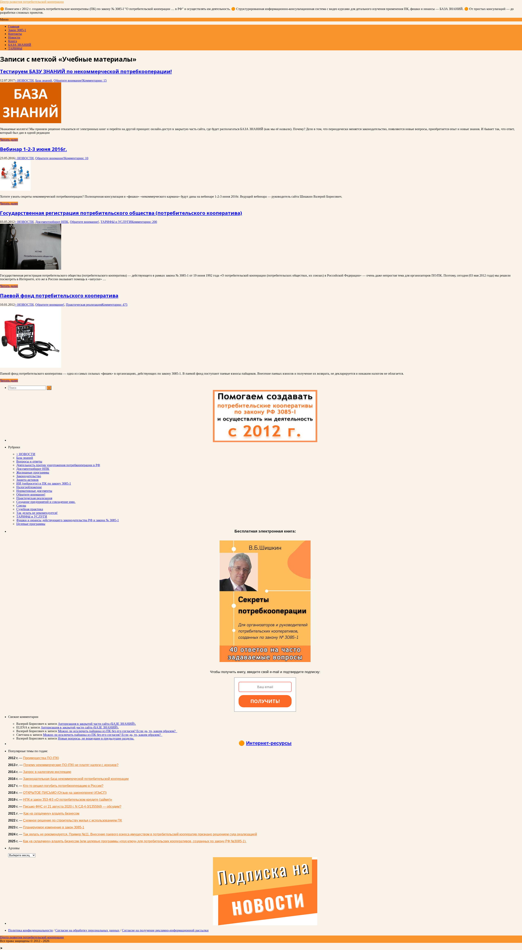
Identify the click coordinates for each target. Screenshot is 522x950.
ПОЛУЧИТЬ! (265, 701)
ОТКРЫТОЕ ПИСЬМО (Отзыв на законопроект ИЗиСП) (65, 792)
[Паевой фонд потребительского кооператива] (30, 366)
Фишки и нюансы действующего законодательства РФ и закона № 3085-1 (67, 520)
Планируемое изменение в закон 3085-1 (53, 827)
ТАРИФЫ (15, 48)
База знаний (43, 80)
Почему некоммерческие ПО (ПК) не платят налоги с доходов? (70, 765)
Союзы (21, 505)
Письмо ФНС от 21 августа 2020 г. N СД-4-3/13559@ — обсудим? (72, 806)
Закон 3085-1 (17, 30)
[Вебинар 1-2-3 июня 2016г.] (15, 189)
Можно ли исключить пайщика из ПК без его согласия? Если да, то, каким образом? (117, 731)
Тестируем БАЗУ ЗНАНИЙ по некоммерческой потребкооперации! (86, 71)
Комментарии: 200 (144, 222)
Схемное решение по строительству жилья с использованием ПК (72, 820)
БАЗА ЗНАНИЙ (19, 45)
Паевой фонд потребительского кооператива (59, 295)
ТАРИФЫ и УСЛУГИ (116, 222)
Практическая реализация (84, 304)
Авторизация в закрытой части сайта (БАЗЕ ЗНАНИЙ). (97, 723)
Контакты (15, 33)
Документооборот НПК (51, 222)
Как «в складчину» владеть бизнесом (51, 813)
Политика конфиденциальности (30, 930)
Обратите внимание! (68, 80)
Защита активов (27, 480)
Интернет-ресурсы (269, 743)
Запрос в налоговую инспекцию (47, 772)
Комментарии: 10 (76, 158)
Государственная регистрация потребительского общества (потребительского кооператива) (121, 212)
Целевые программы (30, 524)
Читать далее (9, 139)
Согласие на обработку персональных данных (87, 930)
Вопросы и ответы (29, 461)
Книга (12, 41)
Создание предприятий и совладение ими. (45, 502)
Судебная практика (29, 509)
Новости (14, 37)
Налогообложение (29, 487)
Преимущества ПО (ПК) (41, 758)
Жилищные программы (32, 472)
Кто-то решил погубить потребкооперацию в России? (63, 785)
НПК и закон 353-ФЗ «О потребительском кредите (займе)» (67, 799)
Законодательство (28, 476)
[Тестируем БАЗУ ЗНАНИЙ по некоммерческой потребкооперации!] (30, 122)
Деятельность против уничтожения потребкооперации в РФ (58, 465)
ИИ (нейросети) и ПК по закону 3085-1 (43, 483)
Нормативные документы (34, 491)
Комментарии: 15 (95, 80)
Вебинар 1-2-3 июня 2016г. (33, 149)
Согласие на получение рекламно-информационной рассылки (165, 930)
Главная (13, 26)
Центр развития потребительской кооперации (32, 1)
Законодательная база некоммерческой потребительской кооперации (76, 779)
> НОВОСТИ (24, 80)
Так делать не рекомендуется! (37, 513)
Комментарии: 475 (114, 304)
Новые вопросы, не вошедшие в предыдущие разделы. (96, 738)
